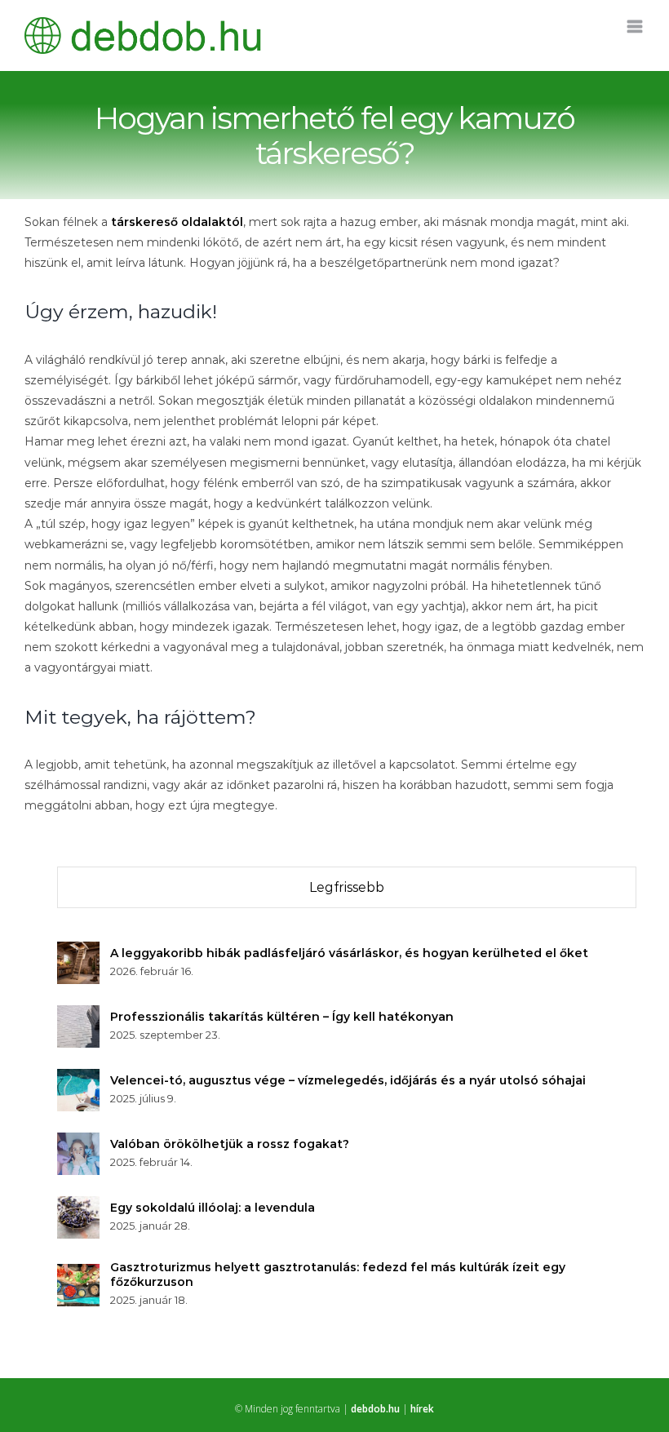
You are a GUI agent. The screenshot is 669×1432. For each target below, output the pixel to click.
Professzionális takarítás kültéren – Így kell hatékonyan (282, 1016)
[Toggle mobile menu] (636, 26)
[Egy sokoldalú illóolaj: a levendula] (78, 1206)
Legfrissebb (346, 887)
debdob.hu (375, 1409)
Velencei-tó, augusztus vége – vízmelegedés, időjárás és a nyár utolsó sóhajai (348, 1080)
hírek (422, 1409)
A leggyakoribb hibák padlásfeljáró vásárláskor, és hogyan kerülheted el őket (349, 953)
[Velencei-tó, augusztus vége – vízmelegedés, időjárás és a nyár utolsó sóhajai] (78, 1078)
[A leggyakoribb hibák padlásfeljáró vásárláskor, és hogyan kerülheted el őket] (78, 951)
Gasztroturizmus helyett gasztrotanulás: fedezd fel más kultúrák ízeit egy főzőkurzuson (337, 1274)
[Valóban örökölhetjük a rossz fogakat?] (78, 1142)
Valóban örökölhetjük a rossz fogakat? (229, 1144)
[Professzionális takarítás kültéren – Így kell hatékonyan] (78, 1015)
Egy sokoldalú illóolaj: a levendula (212, 1207)
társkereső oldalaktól (177, 222)
